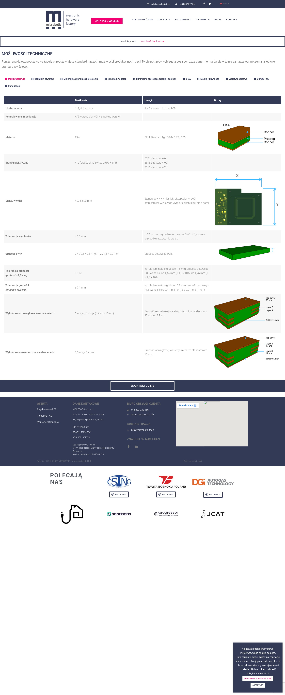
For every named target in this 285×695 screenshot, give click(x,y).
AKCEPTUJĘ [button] (258, 685)
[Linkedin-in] (210, 4)
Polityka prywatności (193, 461)
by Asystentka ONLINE (81, 461)
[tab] (15, 78)
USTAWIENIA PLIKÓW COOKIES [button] (257, 679)
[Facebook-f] (204, 4)
